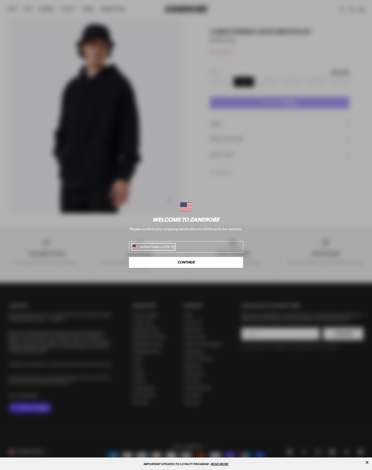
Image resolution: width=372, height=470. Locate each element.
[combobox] (154, 247)
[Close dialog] (367, 462)
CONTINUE (186, 262)
